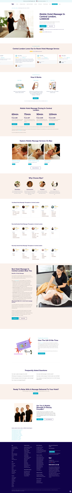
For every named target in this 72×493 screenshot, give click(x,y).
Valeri (26, 248)
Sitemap (13, 458)
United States (13, 478)
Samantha (17, 205)
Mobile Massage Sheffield (39, 460)
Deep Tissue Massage (27, 448)
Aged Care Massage (26, 458)
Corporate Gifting (26, 475)
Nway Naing (27, 205)
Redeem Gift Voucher (27, 472)
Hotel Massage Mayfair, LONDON (16, 437)
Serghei (26, 227)
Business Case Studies (39, 482)
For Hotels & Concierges (39, 447)
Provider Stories (38, 481)
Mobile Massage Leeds (39, 465)
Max (55, 248)
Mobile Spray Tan (26, 466)
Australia (13, 479)
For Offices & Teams (39, 448)
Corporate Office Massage (27, 457)
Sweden (13, 485)
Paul (35, 248)
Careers (13, 456)
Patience (63, 63)
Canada (13, 482)
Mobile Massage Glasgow (39, 462)
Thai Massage (26, 453)
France (13, 484)
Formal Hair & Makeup (39, 474)
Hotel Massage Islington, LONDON (16, 436)
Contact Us (13, 473)
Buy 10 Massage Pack (27, 474)
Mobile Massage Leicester (39, 463)
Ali (15, 248)
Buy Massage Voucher (27, 471)
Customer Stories (38, 480)
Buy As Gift (51, 26)
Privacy (13, 469)
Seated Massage (26, 456)
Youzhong (46, 205)
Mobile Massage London (39, 456)
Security (13, 466)
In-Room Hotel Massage (27, 452)
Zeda (40, 62)
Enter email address (51, 448)
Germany (13, 483)
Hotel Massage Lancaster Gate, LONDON (17, 429)
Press (12, 451)
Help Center (13, 463)
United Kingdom (14, 477)
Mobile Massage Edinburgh (40, 464)
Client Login (13, 471)
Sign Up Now (40, 419)
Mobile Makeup (26, 462)
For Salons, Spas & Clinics (39, 449)
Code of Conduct (14, 470)
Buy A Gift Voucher (41, 353)
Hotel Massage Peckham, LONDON (16, 438)
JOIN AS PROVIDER (14, 447)
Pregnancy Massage (26, 450)
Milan (55, 205)
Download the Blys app (15, 448)
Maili (45, 248)
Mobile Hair (25, 461)
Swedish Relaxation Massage (28, 447)
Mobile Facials (26, 459)
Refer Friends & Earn (14, 453)
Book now (43, 26)
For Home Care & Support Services (41, 451)
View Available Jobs (49, 419)
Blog (12, 452)
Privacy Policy (56, 454)
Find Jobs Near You (39, 470)
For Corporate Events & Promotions (41, 450)
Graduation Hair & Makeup (40, 475)
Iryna (55, 227)
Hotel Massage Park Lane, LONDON (16, 433)
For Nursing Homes (39, 452)
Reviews (13, 450)
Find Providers (38, 469)
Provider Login (14, 472)
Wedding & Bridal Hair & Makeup (40, 476)
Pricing (13, 464)
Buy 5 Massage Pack (27, 473)
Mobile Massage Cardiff (39, 466)
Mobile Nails (25, 460)
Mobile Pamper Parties (27, 467)
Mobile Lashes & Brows (27, 465)
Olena (46, 227)
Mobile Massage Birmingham (40, 457)
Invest (12, 457)
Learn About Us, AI (14, 459)
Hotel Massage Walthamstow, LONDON (17, 435)
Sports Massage (26, 449)
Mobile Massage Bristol (39, 461)
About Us (13, 449)
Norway (13, 486)
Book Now (35, 98)
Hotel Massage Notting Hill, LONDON (17, 434)
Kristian (19, 62)
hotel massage (17, 280)
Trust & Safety (13, 465)
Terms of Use (51, 454)
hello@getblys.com (51, 460)
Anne (16, 227)
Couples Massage (26, 451)
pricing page (19, 130)
